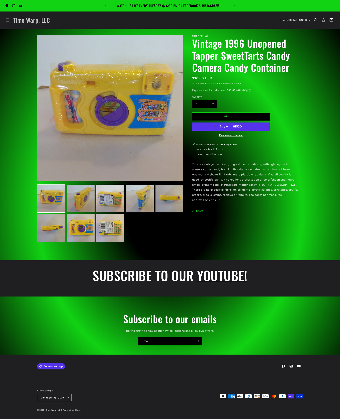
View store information (209, 154)
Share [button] (199, 210)
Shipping (212, 83)
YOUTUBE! (222, 275)
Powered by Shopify (73, 410)
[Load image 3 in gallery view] (110, 198)
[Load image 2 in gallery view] (81, 198)
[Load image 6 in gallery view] (51, 228)
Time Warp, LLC (54, 410)
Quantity (197, 96)
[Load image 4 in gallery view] (140, 198)
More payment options (231, 135)
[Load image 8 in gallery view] (110, 228)
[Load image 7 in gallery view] (81, 228)
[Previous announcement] (105, 5)
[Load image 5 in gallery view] (169, 198)
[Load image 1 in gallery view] (51, 198)
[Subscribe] (198, 341)
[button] (7, 20)
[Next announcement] (234, 5)
